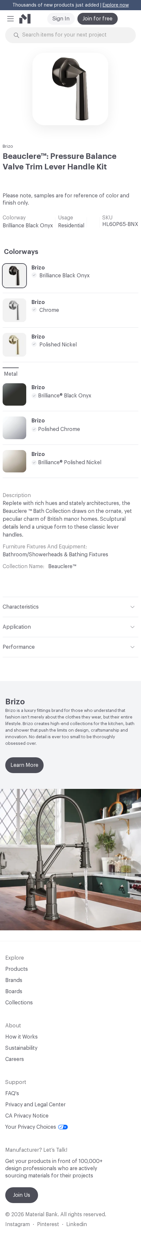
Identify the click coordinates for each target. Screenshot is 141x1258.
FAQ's (12, 1093)
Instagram (17, 1224)
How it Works (21, 1037)
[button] (10, 18)
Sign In (61, 18)
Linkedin (76, 1224)
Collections (19, 1002)
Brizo (8, 146)
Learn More (24, 765)
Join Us (21, 1195)
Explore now (116, 5)
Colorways (21, 252)
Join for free (97, 18)
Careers (14, 1059)
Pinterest (48, 1224)
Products (16, 969)
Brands (13, 980)
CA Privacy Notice (27, 1116)
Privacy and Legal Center (35, 1104)
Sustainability (21, 1048)
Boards (13, 991)
